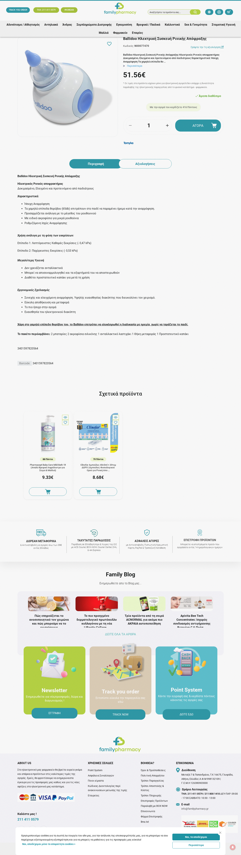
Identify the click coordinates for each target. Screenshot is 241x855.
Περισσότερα (196, 845)
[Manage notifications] (233, 847)
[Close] (220, 832)
